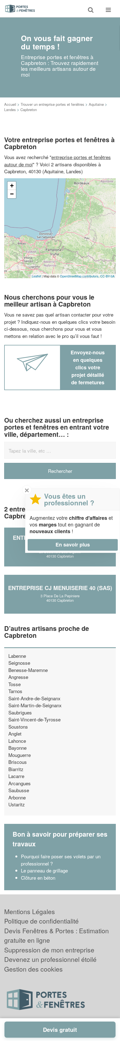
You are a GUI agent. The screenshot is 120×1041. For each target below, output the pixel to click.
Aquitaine (96, 104)
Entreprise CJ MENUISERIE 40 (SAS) (60, 588)
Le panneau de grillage (44, 870)
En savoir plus (73, 544)
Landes (10, 109)
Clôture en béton (38, 877)
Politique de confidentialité (41, 920)
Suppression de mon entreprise (49, 949)
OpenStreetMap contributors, (80, 276)
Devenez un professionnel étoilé (50, 959)
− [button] (12, 193)
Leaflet (36, 276)
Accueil (10, 104)
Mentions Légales (29, 911)
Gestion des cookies (33, 969)
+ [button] (12, 185)
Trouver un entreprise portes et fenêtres (52, 104)
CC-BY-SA (107, 276)
